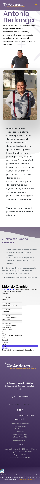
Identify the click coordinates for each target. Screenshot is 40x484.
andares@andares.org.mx (21, 404)
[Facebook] (17, 410)
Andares (13, 128)
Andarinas (20, 432)
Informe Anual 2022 (20, 441)
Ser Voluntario (20, 429)
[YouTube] (22, 410)
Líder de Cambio (20, 426)
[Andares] (13, 4)
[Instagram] (20, 410)
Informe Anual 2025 (20, 437)
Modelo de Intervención (20, 424)
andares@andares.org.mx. (27, 480)
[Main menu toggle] (36, 4)
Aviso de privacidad (20, 434)
